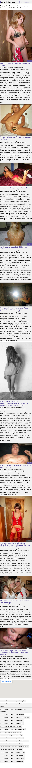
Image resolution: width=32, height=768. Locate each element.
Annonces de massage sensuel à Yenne (10, 726)
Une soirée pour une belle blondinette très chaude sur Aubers (15, 466)
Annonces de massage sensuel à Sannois (11, 749)
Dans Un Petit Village (7, 2)
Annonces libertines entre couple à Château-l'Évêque (14, 746)
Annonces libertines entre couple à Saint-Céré (12, 729)
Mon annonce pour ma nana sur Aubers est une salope (14, 602)
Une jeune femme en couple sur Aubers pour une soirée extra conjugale (14, 309)
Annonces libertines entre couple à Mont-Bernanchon (14, 741)
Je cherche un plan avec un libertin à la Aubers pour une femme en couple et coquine (14, 652)
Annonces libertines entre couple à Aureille (11, 761)
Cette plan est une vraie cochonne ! (13, 188)
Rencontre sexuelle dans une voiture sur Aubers (15, 64)
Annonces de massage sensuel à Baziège (11, 735)
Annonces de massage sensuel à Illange (11, 732)
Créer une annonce (25, 2)
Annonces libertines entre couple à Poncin (11, 743)
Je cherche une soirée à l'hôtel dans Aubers (13, 248)
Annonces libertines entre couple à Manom (11, 723)
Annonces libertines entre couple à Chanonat (12, 758)
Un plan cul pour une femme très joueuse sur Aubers (15, 138)
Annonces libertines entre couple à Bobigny (12, 714)
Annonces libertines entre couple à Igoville (11, 738)
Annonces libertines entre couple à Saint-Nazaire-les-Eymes (14, 705)
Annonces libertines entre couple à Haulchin (12, 720)
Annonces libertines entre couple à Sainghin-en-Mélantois (13, 710)
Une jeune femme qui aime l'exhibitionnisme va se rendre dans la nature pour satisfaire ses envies (14, 403)
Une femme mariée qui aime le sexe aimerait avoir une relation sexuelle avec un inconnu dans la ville (15, 545)
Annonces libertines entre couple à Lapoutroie (12, 752)
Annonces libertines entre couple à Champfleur (12, 701)
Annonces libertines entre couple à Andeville (12, 755)
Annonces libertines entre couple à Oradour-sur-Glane (14, 717)
